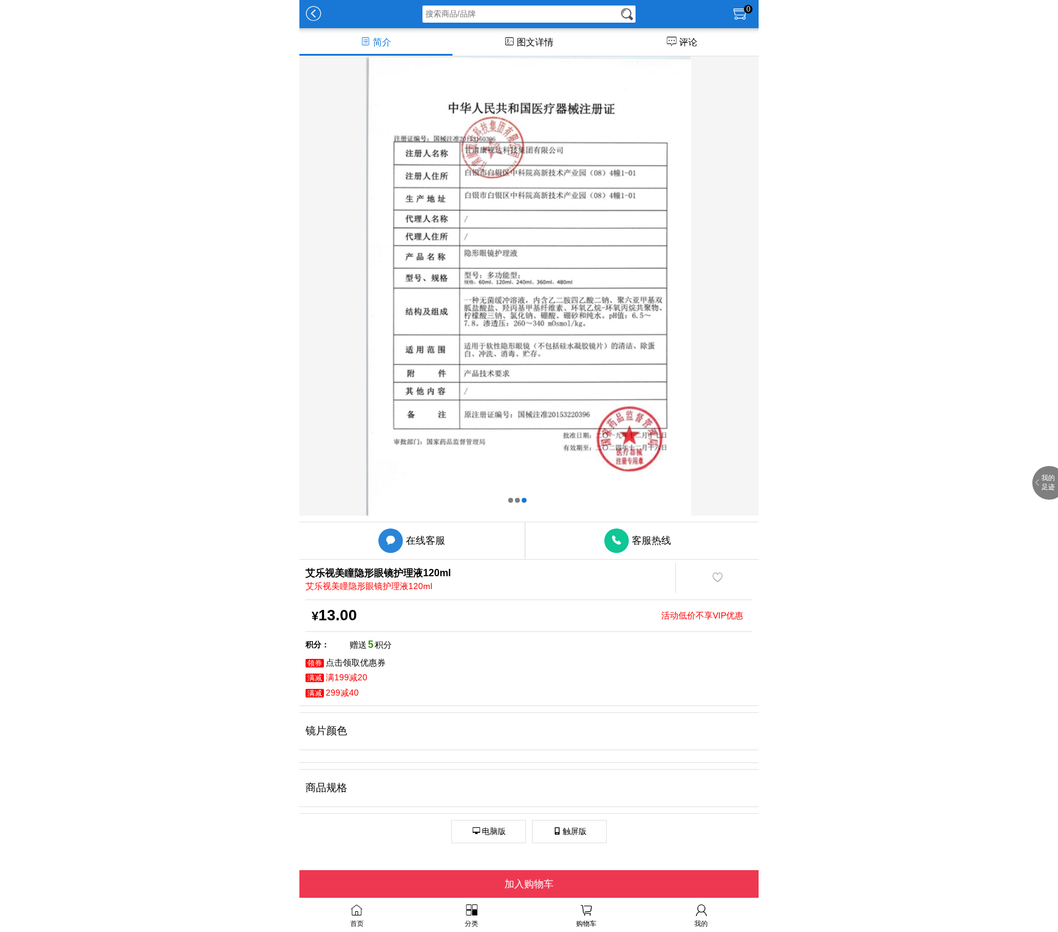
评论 (681, 42)
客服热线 (641, 540)
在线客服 (415, 540)
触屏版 (570, 831)
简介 (375, 42)
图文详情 (528, 42)
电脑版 (489, 831)
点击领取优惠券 (346, 662)
